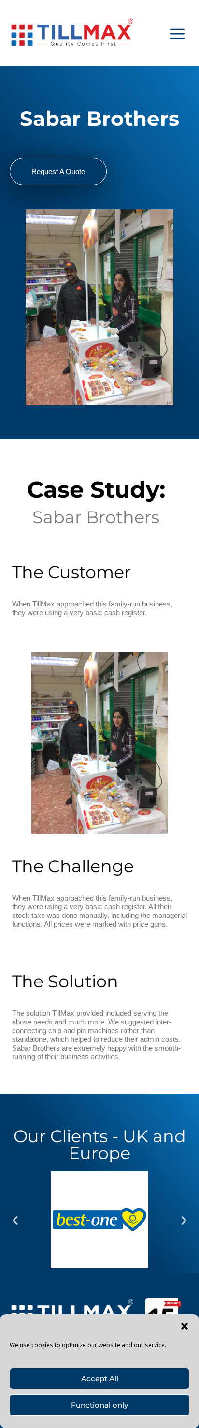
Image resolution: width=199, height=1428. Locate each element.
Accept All (99, 1378)
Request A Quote (58, 171)
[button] (184, 1326)
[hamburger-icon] (177, 32)
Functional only (99, 1405)
